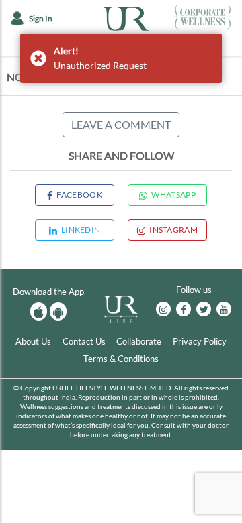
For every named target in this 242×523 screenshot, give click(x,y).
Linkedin (80, 230)
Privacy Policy (200, 341)
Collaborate (138, 341)
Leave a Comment (121, 124)
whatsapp (173, 195)
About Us (33, 341)
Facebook (79, 195)
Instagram (173, 230)
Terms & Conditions (121, 358)
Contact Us (84, 341)
